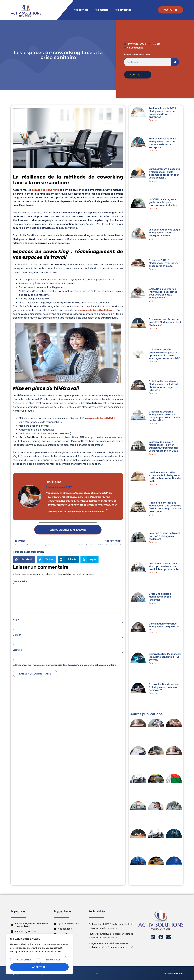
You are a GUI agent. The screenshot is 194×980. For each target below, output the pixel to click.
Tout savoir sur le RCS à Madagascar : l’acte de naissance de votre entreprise (162, 113)
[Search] (175, 62)
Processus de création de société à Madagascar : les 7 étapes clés (165, 322)
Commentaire (20, 581)
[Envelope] (168, 937)
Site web (17, 650)
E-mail (17, 635)
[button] (24, 559)
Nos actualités (123, 9)
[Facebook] (160, 937)
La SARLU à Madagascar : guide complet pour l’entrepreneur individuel (163, 202)
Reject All (53, 959)
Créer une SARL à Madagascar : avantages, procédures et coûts (163, 263)
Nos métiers (102, 9)
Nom (16, 620)
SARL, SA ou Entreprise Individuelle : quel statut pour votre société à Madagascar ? (163, 293)
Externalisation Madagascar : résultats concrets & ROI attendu (165, 657)
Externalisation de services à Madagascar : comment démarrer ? (165, 687)
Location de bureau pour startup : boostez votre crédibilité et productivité (164, 566)
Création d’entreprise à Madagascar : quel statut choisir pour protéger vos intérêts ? (163, 385)
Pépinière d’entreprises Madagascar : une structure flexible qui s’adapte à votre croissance (165, 507)
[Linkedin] (153, 937)
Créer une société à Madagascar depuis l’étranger (160, 596)
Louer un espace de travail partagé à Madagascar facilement (164, 536)
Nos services (81, 9)
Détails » (153, 120)
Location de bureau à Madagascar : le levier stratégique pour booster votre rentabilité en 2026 (163, 446)
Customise (24, 959)
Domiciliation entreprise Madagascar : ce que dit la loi (164, 626)
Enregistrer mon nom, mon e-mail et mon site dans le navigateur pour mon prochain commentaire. (66, 665)
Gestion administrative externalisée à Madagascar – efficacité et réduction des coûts (165, 477)
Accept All (39, 967)
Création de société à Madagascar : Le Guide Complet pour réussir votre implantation (164, 416)
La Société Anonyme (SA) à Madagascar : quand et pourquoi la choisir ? (164, 232)
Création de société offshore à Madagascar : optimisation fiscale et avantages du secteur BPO (164, 354)
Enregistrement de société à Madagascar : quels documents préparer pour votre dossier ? (164, 173)
